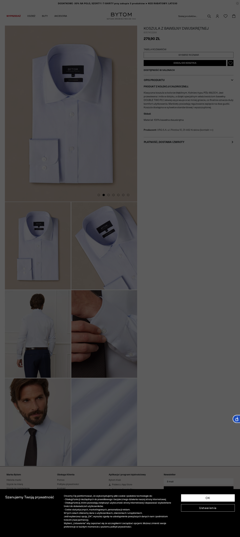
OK (208, 498)
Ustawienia (208, 508)
